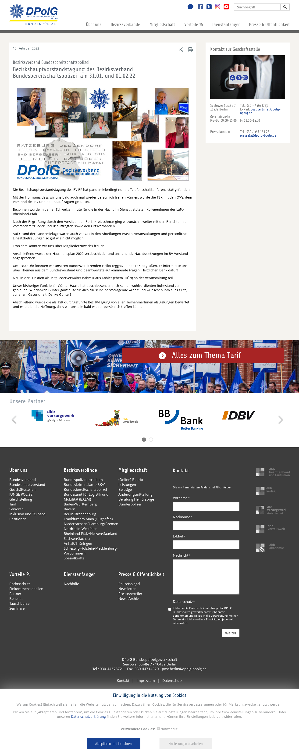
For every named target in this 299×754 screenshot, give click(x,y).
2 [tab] (151, 439)
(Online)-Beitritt (130, 479)
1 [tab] (144, 439)
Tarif (12, 504)
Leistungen (127, 484)
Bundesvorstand (22, 479)
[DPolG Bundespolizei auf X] (207, 7)
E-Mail (179, 536)
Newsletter (127, 588)
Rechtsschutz (19, 583)
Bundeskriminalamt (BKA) (84, 484)
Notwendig (169, 729)
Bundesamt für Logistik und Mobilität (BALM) (86, 496)
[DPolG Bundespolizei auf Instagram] (216, 6)
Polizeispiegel (129, 583)
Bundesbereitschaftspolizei (85, 489)
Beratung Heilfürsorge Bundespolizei (136, 501)
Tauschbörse (19, 603)
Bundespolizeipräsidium (83, 479)
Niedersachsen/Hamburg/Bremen (91, 523)
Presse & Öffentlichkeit (269, 24)
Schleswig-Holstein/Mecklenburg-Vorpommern (90, 550)
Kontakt (123, 680)
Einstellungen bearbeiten (186, 743)
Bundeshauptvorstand (27, 484)
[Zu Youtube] (224, 7)
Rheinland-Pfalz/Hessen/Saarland (90, 533)
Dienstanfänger (226, 24)
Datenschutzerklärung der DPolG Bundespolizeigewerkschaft (202, 610)
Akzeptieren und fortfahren (113, 743)
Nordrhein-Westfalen (80, 528)
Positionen (17, 518)
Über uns (93, 24)
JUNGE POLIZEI (21, 494)
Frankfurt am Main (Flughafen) (88, 518)
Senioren (16, 509)
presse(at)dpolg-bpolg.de (258, 135)
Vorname (181, 497)
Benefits (15, 598)
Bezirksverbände (125, 24)
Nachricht (181, 555)
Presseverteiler (130, 593)
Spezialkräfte (74, 558)
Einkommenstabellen (26, 588)
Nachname (182, 517)
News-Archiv (128, 598)
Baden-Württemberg (80, 504)
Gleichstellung (20, 499)
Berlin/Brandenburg (80, 514)
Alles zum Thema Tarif (206, 355)
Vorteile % (193, 24)
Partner (15, 593)
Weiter (230, 633)
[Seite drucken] (189, 49)
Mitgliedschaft (162, 24)
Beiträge (125, 489)
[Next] (280, 419)
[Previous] (15, 419)
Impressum (146, 680)
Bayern (69, 509)
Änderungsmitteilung (135, 494)
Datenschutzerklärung (88, 716)
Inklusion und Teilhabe (27, 514)
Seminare (17, 608)
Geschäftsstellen (22, 489)
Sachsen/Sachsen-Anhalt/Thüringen (78, 541)
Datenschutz (184, 601)
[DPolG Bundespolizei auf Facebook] (198, 7)
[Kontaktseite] (189, 7)
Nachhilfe (71, 583)
